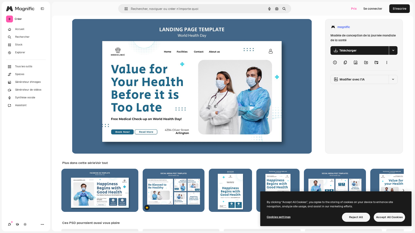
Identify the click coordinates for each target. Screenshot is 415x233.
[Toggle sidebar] (42, 8)
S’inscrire (399, 9)
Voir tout (101, 163)
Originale (100, 27)
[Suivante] (403, 190)
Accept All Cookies (389, 217)
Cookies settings (278, 217)
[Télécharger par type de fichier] (393, 50)
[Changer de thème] (25, 224)
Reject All (356, 217)
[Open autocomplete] (124, 8)
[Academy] (17, 224)
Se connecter (372, 9)
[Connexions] (9, 224)
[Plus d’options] (386, 62)
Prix (354, 9)
